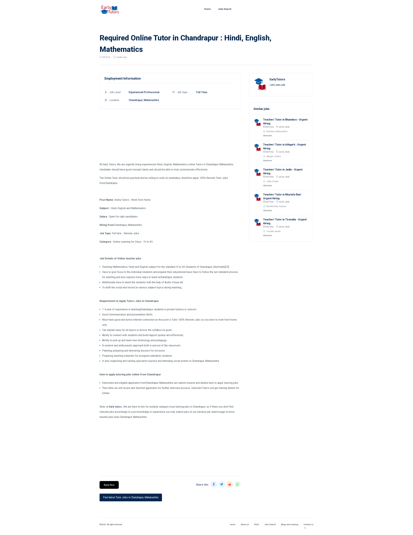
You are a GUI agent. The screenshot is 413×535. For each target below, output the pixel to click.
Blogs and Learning (289, 524)
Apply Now (109, 485)
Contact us (308, 524)
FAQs (256, 524)
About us (245, 524)
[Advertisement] (170, 139)
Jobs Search (224, 9)
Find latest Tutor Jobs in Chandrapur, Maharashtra (130, 497)
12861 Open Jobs (277, 85)
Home (207, 9)
